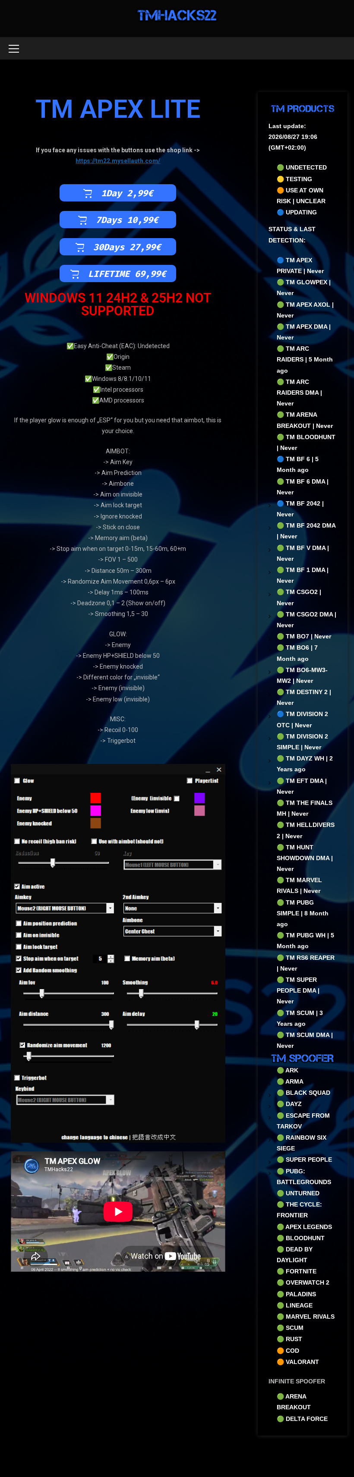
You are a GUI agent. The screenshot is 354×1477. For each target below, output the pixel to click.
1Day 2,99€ (127, 194)
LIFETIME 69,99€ (127, 274)
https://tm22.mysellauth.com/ (118, 160)
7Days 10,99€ (127, 220)
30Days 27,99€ (127, 247)
